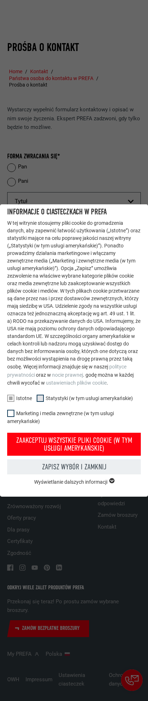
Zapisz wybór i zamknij (74, 467)
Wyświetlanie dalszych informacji (71, 482)
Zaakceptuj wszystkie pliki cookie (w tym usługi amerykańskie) (74, 444)
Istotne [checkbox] (24, 398)
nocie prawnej (67, 375)
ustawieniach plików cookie (76, 383)
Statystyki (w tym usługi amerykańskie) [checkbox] (89, 398)
